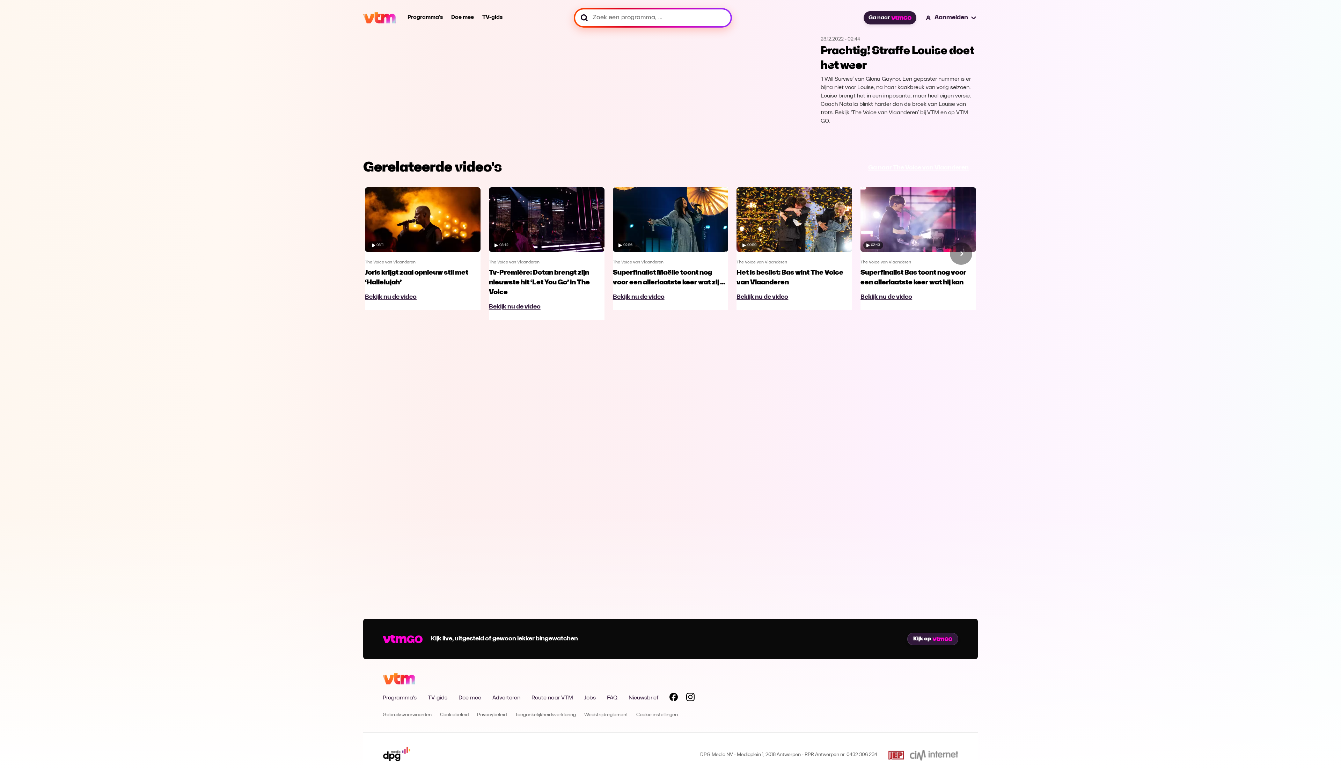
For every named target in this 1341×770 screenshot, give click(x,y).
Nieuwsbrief (643, 698)
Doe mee (462, 17)
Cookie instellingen (657, 715)
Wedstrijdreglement (606, 715)
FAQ (612, 698)
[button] (951, 18)
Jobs (590, 698)
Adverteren (506, 698)
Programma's (425, 17)
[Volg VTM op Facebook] (673, 698)
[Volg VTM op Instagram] (690, 698)
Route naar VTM (552, 698)
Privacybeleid (492, 715)
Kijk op (922, 639)
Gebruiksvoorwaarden (407, 715)
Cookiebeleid (454, 715)
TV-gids (492, 17)
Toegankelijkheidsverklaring (545, 715)
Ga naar (879, 18)
